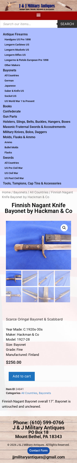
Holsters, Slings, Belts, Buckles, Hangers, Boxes (36, 122)
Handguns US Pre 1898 (18, 39)
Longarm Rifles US (15, 54)
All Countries (12, 75)
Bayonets (9, 70)
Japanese (10, 85)
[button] (38, 14)
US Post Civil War (14, 178)
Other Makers (12, 65)
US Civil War (11, 173)
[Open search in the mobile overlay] (38, 24)
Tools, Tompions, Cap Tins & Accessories (32, 183)
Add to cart (22, 376)
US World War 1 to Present (19, 101)
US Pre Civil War (14, 167)
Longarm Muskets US (17, 49)
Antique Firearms (15, 34)
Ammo (8, 142)
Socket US (10, 95)
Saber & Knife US (14, 90)
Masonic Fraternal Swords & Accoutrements (34, 127)
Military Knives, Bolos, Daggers (25, 132)
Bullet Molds (11, 147)
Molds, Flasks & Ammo (19, 137)
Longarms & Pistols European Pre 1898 (26, 60)
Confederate (12, 111)
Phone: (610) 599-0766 (38, 422)
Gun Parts (10, 116)
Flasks (8, 152)
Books (7, 106)
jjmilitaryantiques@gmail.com (38, 457)
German (9, 80)
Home (6, 192)
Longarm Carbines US (17, 44)
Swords (8, 158)
